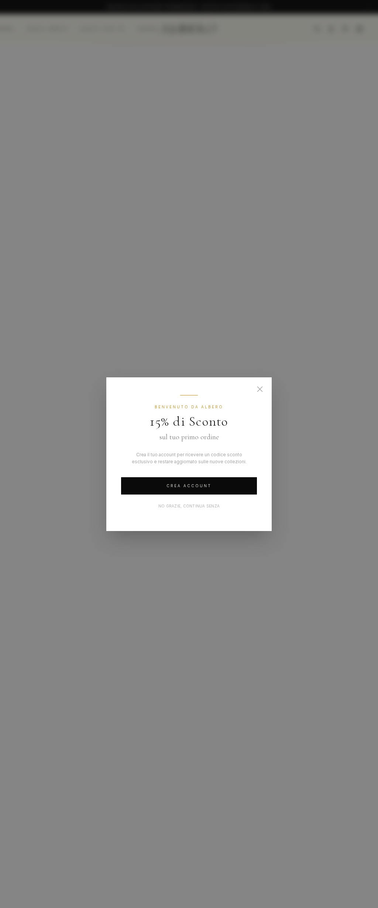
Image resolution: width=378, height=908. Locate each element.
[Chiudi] (260, 389)
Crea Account (189, 485)
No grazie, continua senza (189, 506)
